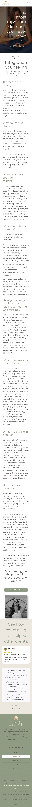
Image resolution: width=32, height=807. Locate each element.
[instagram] (13, 747)
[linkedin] (19, 747)
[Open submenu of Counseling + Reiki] (27, 756)
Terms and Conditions (19, 785)
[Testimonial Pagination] (12, 708)
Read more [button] (6, 661)
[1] (6, 1)
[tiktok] (22, 747)
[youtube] (16, 747)
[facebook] (10, 747)
